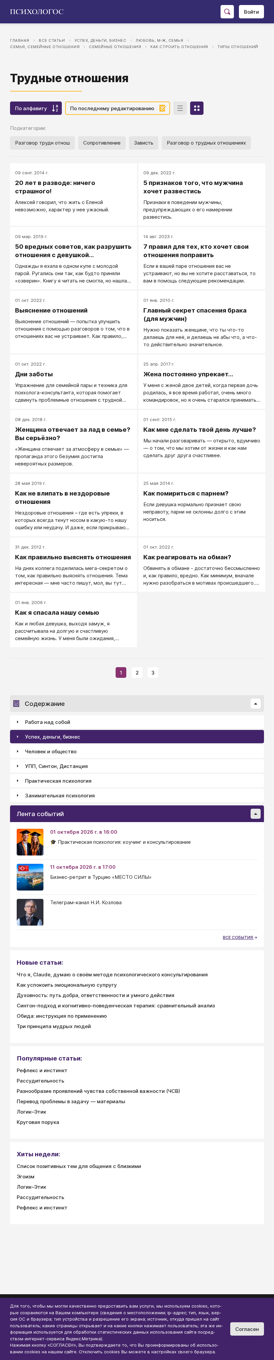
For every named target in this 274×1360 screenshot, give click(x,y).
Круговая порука (38, 1122)
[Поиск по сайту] (227, 11)
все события (238, 937)
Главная (19, 40)
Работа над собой (47, 722)
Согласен (247, 1329)
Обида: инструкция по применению (62, 1016)
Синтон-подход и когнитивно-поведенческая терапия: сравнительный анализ (116, 1005)
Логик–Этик (31, 1112)
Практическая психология (58, 781)
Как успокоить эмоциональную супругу (67, 985)
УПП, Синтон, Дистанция (56, 766)
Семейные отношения (115, 46)
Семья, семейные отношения (45, 46)
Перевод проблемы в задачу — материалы (71, 1101)
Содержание (45, 704)
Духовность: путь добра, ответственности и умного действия (95, 995)
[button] (256, 704)
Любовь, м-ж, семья (159, 40)
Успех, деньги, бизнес (101, 40)
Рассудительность (40, 1081)
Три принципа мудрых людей (54, 1026)
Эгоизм (25, 1176)
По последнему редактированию (112, 108)
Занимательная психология (60, 795)
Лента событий (40, 814)
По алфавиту (31, 108)
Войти (251, 12)
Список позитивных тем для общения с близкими (79, 1166)
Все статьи (52, 40)
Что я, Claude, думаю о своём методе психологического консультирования (112, 974)
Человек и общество (51, 751)
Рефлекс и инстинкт (42, 1070)
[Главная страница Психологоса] (39, 11)
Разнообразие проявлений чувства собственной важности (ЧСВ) (98, 1091)
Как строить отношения (179, 46)
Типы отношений (238, 46)
